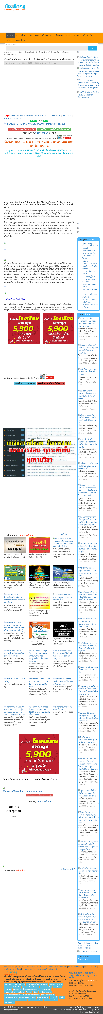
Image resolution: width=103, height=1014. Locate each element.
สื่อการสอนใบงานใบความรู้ (31, 989)
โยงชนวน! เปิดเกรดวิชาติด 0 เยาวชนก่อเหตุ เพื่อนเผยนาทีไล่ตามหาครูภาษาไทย (87, 358)
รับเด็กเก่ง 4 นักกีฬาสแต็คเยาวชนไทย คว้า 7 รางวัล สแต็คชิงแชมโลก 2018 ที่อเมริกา (39, 691)
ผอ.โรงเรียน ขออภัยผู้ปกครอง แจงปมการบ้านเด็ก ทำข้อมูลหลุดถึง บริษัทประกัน (88, 902)
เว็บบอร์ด (31, 1000)
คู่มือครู (68, 35)
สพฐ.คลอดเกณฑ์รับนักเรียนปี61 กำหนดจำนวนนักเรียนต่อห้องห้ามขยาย (63, 641)
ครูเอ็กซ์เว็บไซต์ (87, 998)
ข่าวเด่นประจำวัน (29, 969)
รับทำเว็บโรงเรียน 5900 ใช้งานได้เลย (24, 116)
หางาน (7, 1000)
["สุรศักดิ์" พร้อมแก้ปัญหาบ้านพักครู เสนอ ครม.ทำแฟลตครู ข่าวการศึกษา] (88, 572)
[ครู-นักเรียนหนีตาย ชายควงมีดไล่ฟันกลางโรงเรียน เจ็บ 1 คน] (88, 871)
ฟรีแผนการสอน (47, 35)
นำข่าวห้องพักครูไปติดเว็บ (78, 980)
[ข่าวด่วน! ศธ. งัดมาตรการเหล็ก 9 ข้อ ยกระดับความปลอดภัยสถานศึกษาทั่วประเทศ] (88, 322)
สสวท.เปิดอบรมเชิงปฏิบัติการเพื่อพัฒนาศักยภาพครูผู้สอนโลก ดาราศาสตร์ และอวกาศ (63, 585)
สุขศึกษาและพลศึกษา (47, 995)
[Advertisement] (64, 18)
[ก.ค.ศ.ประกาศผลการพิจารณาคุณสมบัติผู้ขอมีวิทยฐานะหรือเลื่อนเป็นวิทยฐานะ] (63, 655)
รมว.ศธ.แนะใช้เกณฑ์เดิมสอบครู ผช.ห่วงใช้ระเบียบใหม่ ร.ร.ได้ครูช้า (14, 585)
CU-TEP (17, 118)
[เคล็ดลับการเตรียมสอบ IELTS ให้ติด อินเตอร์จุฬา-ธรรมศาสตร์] (88, 466)
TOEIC (87, 948)
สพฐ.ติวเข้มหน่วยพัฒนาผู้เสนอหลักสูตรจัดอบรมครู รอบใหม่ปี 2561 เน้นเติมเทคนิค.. (39, 585)
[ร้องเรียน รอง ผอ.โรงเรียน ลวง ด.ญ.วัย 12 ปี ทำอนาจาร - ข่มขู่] (88, 740)
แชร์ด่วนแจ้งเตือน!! (42, 997)
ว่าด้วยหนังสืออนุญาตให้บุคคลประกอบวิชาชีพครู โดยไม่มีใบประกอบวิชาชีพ (39, 613)
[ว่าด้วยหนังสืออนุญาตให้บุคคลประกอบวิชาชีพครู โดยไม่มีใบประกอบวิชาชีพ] (39, 601)
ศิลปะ (42, 987)
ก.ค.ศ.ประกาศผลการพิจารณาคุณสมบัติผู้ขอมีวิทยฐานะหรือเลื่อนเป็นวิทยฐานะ (63, 663)
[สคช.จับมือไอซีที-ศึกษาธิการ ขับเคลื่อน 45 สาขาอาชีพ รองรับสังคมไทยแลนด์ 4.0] (15, 598)
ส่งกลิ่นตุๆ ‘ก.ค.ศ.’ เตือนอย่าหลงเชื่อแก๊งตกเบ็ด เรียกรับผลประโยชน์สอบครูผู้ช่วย (87, 556)
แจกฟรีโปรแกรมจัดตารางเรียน (22, 129)
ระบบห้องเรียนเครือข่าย (90, 1012)
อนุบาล (33, 997)
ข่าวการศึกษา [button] (21, 35)
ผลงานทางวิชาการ (75, 966)
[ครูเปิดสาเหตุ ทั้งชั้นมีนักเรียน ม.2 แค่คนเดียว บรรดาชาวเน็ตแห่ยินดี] (88, 793)
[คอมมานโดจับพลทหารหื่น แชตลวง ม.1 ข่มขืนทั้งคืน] (88, 670)
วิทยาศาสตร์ (26, 987)
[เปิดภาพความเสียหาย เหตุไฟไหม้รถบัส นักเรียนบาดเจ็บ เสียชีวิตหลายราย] (88, 419)
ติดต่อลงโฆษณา (9, 1002)
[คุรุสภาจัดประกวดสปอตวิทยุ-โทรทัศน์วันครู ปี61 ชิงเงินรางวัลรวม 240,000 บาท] (39, 630)
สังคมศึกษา (8, 989)
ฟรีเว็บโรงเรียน (88, 35)
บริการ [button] (9, 40)
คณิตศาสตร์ (35, 987)
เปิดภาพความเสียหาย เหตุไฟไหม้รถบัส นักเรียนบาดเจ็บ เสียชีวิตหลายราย (88, 428)
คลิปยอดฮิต (44, 984)
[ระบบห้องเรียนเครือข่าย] (88, 951)
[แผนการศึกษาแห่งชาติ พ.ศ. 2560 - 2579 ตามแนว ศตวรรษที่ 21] (63, 597)
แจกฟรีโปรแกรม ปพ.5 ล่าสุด (25, 383)
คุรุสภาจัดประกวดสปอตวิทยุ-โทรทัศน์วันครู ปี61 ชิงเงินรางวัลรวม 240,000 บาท (39, 641)
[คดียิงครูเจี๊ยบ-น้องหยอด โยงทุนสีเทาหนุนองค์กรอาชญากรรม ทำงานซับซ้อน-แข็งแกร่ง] (88, 918)
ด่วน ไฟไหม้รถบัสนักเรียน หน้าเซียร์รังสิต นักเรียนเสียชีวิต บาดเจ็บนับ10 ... (87, 452)
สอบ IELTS (56, 116)
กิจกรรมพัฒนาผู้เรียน (11, 997)
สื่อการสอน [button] (34, 35)
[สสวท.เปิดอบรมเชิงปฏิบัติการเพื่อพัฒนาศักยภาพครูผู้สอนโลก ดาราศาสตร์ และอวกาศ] (63, 573)
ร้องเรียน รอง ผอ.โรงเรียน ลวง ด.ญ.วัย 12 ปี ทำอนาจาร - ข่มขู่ (88, 747)
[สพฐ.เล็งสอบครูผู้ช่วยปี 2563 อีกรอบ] (63, 708)
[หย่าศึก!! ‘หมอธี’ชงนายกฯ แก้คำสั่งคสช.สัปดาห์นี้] (39, 545)
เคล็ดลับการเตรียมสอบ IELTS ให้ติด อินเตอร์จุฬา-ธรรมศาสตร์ (87, 473)
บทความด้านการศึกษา (56, 984)
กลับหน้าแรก (57, 1010)
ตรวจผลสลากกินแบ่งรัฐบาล (89, 300)
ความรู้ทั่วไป (54, 997)
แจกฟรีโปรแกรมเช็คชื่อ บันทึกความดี (54, 129)
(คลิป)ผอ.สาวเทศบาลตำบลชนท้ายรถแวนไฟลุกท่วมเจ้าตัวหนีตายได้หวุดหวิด (87, 656)
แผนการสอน (87, 243)
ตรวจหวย (23, 1000)
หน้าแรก (10, 35)
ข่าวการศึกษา (17, 52)
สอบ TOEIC (67, 116)
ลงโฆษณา (86, 307)
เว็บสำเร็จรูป (68, 1010)
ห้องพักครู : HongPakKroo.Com (88, 1007)
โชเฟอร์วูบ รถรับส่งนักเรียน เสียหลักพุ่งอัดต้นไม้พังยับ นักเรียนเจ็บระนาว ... (87, 403)
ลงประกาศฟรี (42, 969)
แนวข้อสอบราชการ (89, 263)
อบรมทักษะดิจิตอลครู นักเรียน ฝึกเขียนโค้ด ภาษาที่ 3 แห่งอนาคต (63, 689)
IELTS (47, 116)
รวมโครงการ (9, 969)
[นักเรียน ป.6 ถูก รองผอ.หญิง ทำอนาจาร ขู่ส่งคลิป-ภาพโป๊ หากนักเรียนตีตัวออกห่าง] (88, 717)
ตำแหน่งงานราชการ (45, 966)
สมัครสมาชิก (53, 969)
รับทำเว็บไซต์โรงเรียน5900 (82, 1010)
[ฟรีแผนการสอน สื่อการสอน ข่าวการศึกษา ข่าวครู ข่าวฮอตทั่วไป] (15, 7)
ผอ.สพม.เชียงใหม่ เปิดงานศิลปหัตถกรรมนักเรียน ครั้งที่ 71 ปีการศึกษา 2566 (88, 631)
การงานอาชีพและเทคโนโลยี (31, 995)
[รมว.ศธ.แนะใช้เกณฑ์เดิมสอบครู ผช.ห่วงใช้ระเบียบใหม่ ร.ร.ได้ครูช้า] (15, 573)
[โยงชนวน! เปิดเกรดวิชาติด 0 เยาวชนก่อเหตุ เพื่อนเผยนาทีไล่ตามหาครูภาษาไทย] (88, 349)
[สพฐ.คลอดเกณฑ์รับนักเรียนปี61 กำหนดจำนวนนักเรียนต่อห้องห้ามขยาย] (63, 629)
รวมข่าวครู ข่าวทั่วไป (33, 984)
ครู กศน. (77, 35)
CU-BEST (8, 118)
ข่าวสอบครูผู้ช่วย (88, 276)
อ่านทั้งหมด (63, 534)
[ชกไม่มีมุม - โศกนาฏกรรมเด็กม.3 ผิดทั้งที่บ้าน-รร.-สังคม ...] (88, 372)
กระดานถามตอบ (60, 966)
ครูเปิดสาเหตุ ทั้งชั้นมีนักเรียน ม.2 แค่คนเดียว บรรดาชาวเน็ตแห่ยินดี (86, 801)
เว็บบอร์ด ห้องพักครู (90, 305)
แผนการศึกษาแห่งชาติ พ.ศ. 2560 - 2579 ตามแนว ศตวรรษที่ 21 (62, 605)
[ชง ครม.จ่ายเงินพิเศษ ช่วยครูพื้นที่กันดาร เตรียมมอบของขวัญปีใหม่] (15, 653)
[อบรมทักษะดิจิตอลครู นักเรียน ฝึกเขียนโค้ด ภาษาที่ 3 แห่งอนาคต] (63, 681)
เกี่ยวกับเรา (39, 1000)
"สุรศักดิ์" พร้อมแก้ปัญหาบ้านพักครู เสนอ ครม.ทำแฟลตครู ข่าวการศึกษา (88, 580)
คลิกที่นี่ (83, 994)
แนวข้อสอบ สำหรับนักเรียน (13, 995)
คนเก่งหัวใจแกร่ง (24, 997)
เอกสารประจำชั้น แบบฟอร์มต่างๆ (88, 254)
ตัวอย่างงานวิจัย (88, 250)
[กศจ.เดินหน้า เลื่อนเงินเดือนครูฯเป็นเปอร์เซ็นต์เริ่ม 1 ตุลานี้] (15, 545)
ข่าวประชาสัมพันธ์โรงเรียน (13, 987)
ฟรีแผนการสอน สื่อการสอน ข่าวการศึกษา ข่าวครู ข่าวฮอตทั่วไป (83, 975)
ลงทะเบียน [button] (20, 40)
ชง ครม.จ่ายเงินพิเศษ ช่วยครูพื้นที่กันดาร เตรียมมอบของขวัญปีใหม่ (14, 661)
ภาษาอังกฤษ (57, 987)
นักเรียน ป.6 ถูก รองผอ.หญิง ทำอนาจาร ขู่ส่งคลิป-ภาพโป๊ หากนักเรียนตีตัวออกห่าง (88, 726)
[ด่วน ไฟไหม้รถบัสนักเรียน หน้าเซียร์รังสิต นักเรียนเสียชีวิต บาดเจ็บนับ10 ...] (88, 443)
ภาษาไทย (49, 987)
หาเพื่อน (62, 997)
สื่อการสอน (59, 35)
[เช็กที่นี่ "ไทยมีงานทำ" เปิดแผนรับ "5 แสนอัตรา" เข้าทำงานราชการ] (88, 95)
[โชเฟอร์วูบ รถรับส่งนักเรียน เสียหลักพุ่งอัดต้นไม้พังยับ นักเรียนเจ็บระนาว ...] (88, 395)
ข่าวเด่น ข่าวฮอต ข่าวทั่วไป (88, 280)
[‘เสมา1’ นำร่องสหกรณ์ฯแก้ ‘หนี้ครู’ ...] (15, 680)
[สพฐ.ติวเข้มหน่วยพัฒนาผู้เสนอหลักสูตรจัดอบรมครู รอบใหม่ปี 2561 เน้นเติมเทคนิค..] (39, 573)
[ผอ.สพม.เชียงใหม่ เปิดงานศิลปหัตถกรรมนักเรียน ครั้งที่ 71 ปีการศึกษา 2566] (88, 623)
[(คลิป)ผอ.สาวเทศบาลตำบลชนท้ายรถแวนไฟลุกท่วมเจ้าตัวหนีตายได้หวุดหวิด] (88, 647)
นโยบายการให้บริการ (51, 1000)
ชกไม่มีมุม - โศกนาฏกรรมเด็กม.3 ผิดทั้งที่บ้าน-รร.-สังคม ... (87, 379)
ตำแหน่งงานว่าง (20, 984)
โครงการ (85, 258)
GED (41, 116)
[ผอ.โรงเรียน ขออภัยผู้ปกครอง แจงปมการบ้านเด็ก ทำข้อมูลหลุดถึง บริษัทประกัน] (88, 894)
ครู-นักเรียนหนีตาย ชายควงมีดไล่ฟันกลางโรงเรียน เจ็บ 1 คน (88, 878)
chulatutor (87, 943)
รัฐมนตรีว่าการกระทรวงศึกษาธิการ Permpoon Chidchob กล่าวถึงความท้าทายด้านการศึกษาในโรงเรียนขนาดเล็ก (86, 503)
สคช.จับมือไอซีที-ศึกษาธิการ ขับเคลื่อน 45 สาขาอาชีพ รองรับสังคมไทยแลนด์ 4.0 (14, 607)
